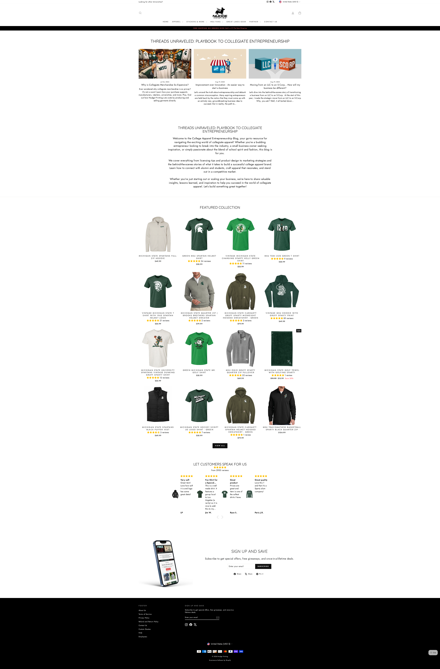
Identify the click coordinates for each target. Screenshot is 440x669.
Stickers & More (196, 22)
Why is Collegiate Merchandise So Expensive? (165, 85)
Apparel (176, 22)
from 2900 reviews (220, 470)
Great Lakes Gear (236, 22)
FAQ (140, 633)
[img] (220, 467)
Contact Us (270, 22)
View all (220, 445)
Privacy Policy (144, 618)
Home (166, 22)
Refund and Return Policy (148, 621)
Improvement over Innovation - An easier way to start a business (220, 86)
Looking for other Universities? (151, 2)
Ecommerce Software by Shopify (220, 660)
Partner (254, 22)
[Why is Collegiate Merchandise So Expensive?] (165, 64)
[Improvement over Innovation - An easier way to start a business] (220, 64)
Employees (143, 636)
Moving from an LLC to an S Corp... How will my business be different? (275, 86)
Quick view (158, 251)
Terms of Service (145, 614)
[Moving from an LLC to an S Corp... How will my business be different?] (275, 64)
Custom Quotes (145, 629)
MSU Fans (215, 22)
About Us (142, 610)
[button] (194, 261)
